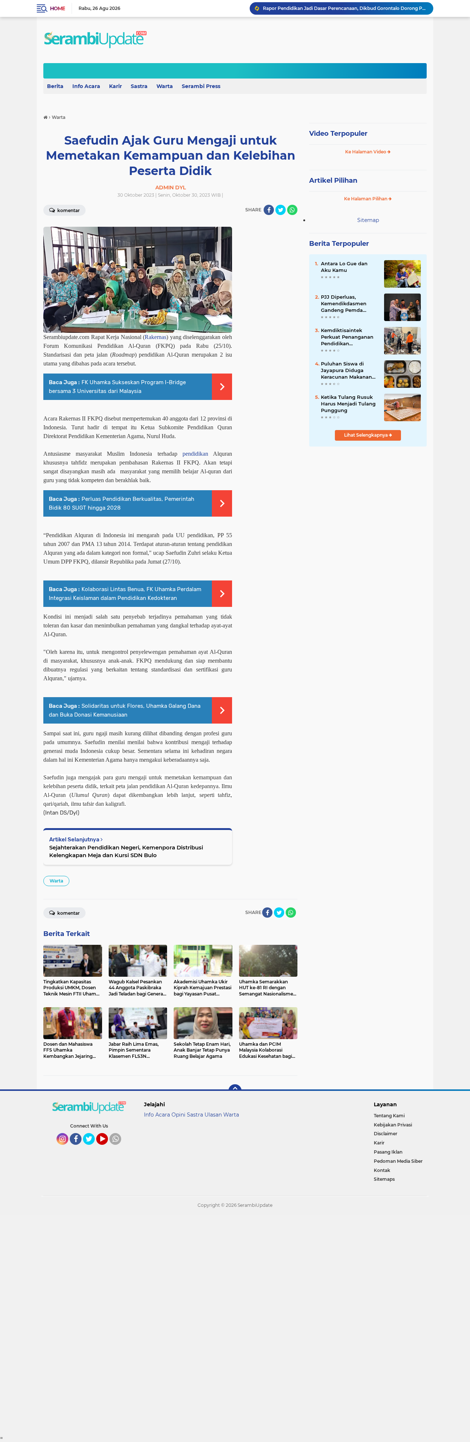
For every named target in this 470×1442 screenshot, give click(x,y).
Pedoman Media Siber (398, 1161)
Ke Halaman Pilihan (366, 198)
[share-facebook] (269, 210)
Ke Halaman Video (366, 151)
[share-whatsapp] (292, 210)
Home (57, 8)
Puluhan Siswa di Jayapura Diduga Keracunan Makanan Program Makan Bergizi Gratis (346, 370)
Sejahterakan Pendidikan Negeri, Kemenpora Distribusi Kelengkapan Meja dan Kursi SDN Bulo (126, 851)
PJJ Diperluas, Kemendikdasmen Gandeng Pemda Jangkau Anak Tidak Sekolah (346, 304)
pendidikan (195, 454)
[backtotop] (235, 1090)
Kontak (382, 1170)
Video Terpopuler (338, 134)
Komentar (68, 210)
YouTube (107, 1148)
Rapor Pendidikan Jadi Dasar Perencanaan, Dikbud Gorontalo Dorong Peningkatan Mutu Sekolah (345, 8)
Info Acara (86, 86)
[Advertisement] (220, 1325)
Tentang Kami (389, 1115)
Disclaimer (385, 1133)
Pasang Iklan (388, 1152)
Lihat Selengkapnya (366, 435)
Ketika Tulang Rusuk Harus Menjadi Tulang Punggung (348, 403)
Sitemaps (384, 1179)
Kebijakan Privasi (393, 1125)
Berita (55, 86)
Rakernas (155, 337)
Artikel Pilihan (333, 180)
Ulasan (213, 1114)
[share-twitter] (280, 210)
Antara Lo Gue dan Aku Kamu (344, 267)
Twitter (92, 1148)
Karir (115, 86)
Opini (178, 1114)
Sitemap (368, 220)
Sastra (139, 86)
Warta (164, 86)
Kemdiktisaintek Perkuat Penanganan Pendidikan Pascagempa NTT (347, 337)
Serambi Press (201, 86)
